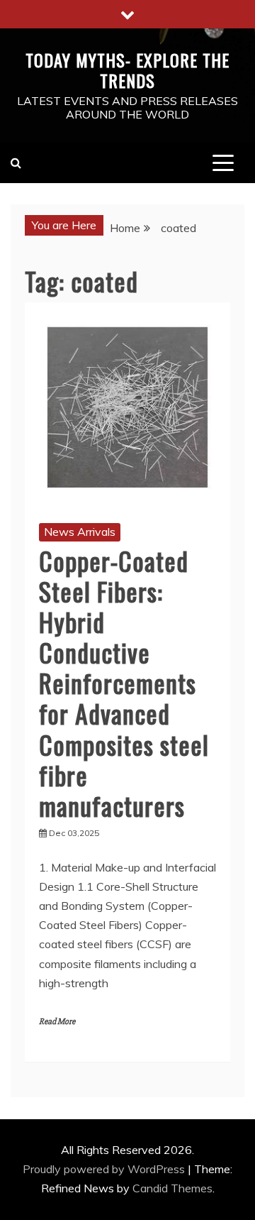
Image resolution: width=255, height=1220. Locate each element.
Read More (57, 1021)
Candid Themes (172, 1188)
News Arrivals (79, 531)
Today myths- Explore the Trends (128, 70)
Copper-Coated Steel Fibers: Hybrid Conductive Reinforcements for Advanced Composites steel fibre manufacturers (124, 683)
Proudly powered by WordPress (105, 1169)
